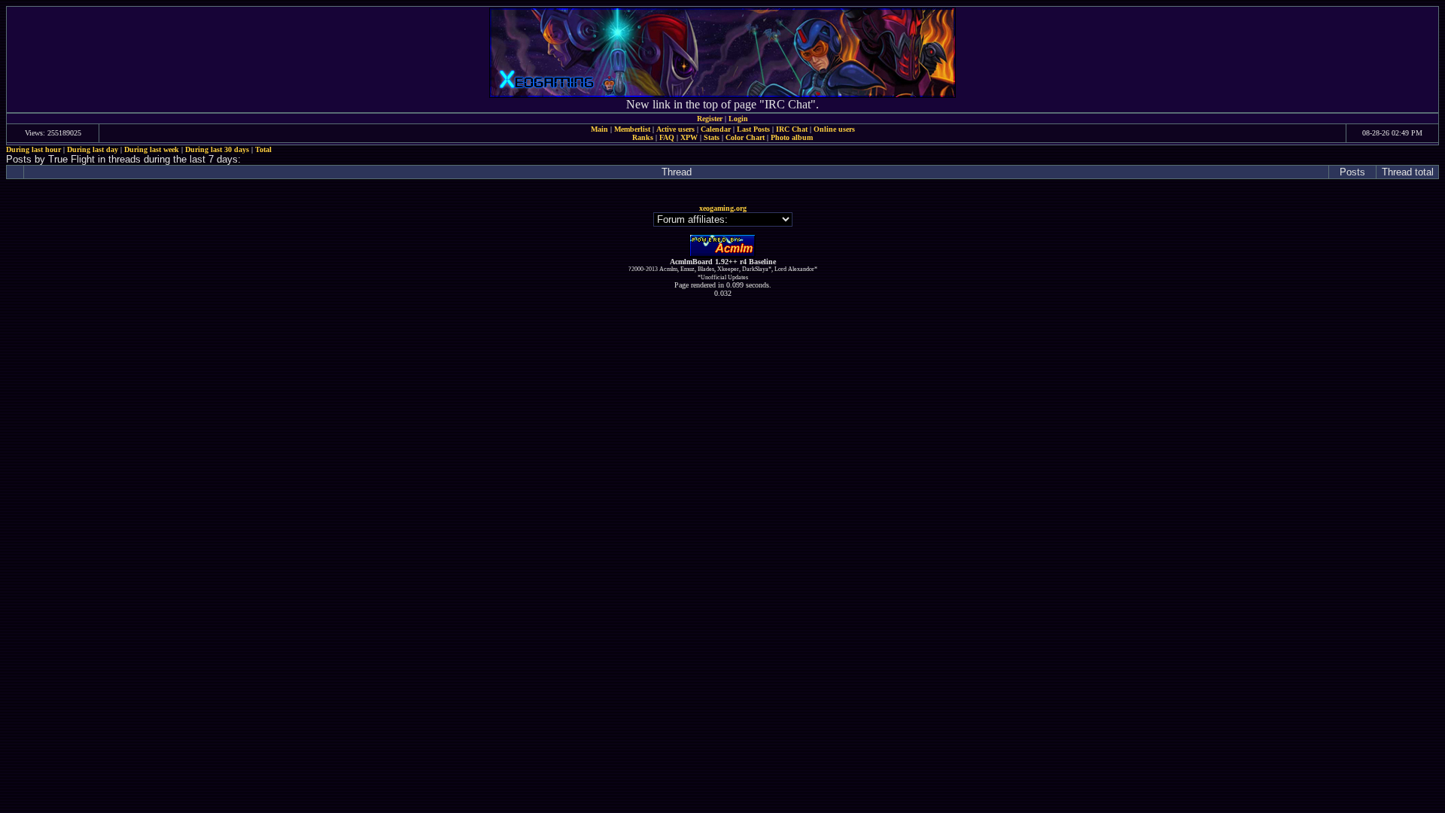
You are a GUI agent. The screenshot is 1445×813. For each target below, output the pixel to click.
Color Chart (745, 137)
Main (599, 129)
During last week (151, 149)
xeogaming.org (723, 208)
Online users (834, 129)
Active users (675, 129)
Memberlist (632, 129)
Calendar (716, 129)
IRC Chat (792, 129)
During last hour (33, 149)
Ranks (642, 137)
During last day (92, 149)
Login (738, 118)
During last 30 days (217, 149)
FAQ (666, 137)
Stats (711, 137)
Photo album (792, 137)
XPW (689, 137)
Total (263, 149)
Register (709, 118)
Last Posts (753, 129)
